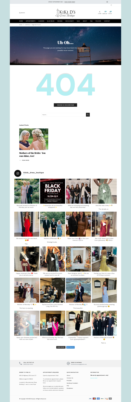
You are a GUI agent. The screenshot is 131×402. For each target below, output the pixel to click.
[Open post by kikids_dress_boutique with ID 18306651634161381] (26, 323)
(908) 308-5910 (28, 364)
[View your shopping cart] (110, 12)
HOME (21, 21)
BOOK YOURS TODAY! (70, 2)
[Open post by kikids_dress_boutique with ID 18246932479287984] (104, 323)
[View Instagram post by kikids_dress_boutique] (37, 202)
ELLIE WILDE (50, 21)
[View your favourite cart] (105, 12)
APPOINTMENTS (30, 21)
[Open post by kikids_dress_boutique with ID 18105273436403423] (104, 258)
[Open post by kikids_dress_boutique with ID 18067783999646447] (78, 258)
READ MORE (25, 160)
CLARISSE (41, 21)
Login (99, 13)
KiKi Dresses (32, 399)
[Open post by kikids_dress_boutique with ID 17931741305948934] (78, 290)
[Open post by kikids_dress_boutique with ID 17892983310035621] (78, 191)
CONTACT (107, 21)
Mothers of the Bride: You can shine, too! (32, 154)
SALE (78, 21)
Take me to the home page (65, 105)
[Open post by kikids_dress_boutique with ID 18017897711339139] (52, 224)
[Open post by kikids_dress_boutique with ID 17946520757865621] (26, 258)
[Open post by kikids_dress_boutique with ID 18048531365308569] (104, 224)
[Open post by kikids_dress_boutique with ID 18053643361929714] (26, 224)
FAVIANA (59, 21)
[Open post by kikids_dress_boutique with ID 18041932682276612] (52, 258)
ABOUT (85, 21)
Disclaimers (70, 388)
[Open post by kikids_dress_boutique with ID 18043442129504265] (104, 290)
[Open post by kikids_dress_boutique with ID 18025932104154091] (78, 323)
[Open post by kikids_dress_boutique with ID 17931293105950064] (78, 224)
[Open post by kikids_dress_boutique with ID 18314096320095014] (52, 323)
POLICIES (98, 21)
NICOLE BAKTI (70, 21)
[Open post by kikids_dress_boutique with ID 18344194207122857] (26, 290)
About (68, 375)
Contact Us (70, 378)
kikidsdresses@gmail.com (79, 364)
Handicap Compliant (72, 383)
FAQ (91, 21)
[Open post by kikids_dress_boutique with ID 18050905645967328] (104, 191)
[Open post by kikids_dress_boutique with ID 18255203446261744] (52, 191)
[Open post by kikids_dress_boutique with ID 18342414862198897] (26, 191)
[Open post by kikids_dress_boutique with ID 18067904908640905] (52, 290)
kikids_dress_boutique (27, 180)
